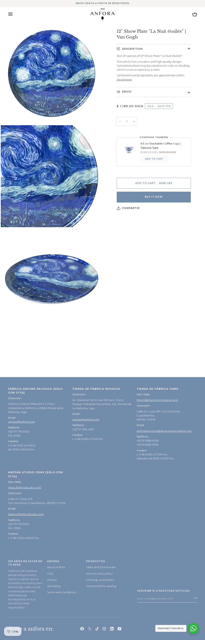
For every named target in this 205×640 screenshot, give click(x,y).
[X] (89, 629)
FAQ (50, 573)
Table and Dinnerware (101, 567)
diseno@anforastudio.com (26, 514)
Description (132, 49)
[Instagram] (104, 629)
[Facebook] (82, 629)
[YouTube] (119, 629)
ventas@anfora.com (21, 421)
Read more (124, 79)
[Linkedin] (112, 629)
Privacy (52, 579)
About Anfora (56, 567)
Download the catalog (101, 586)
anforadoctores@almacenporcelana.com (164, 430)
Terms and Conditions (61, 592)
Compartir (131, 208)
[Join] (193, 598)
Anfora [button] (53, 561)
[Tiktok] (97, 629)
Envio (126, 91)
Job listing (53, 586)
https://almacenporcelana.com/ (157, 400)
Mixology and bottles (100, 579)
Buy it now (154, 196)
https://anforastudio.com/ (24, 487)
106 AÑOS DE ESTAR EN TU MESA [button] (25, 563)
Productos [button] (95, 561)
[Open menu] (14, 14)
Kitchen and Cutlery (99, 573)
